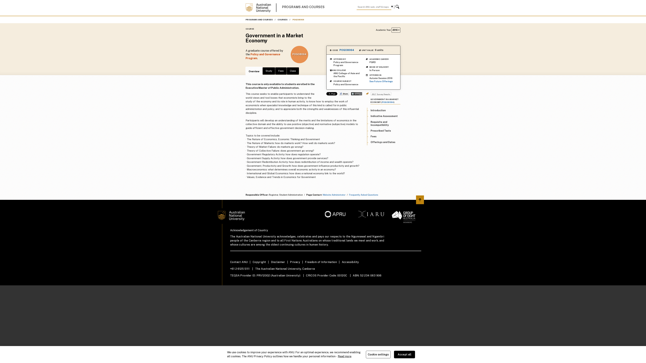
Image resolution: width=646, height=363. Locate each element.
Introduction (378, 110)
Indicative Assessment (384, 116)
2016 (395, 30)
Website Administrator (334, 195)
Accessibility (350, 262)
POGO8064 (298, 20)
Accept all (404, 354)
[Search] (397, 7)
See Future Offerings (381, 81)
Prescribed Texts (381, 130)
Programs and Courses (303, 7)
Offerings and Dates (383, 142)
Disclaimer (278, 262)
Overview (254, 71)
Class (293, 71)
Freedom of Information (321, 262)
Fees (281, 71)
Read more (344, 356)
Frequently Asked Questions (363, 195)
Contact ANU (239, 262)
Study (269, 71)
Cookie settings (378, 354)
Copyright (259, 262)
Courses (283, 20)
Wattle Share (356, 93)
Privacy (295, 262)
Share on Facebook (344, 93)
